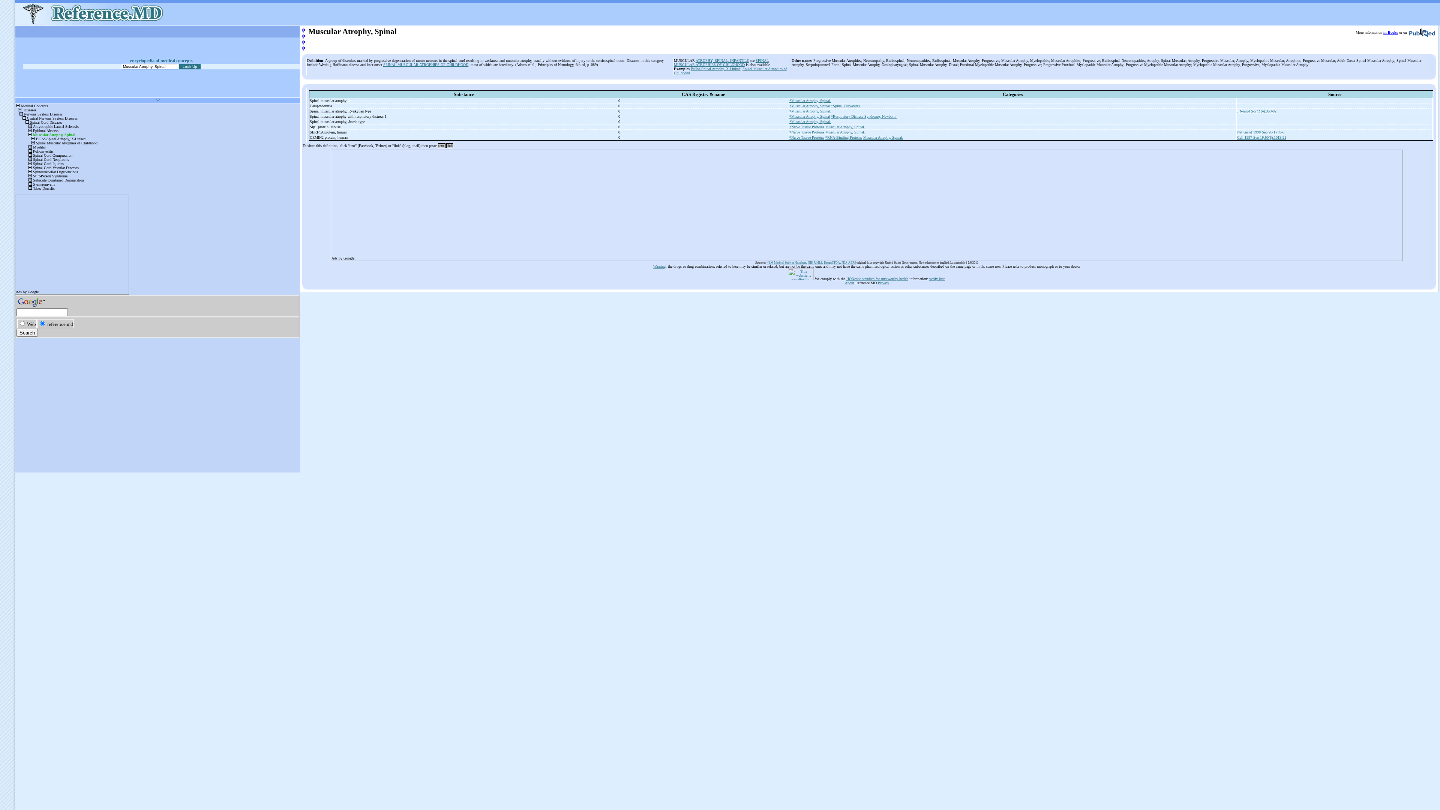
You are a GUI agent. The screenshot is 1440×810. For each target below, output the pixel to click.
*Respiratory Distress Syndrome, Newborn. (864, 116)
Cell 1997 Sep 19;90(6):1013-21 (1261, 137)
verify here (937, 279)
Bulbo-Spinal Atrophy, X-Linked (715, 69)
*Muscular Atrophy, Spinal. (810, 101)
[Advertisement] (557, 202)
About (849, 283)
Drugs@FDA (832, 262)
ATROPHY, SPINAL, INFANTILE (722, 60)
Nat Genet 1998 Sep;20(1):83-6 (1260, 132)
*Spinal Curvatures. (846, 106)
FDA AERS (849, 262)
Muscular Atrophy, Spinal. (845, 127)
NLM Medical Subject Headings (786, 262)
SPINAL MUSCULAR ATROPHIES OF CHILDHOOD (425, 65)
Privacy (883, 283)
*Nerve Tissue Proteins (806, 127)
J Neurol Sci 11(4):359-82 (1256, 111)
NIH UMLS (815, 262)
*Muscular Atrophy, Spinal (809, 106)
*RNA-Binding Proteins (843, 137)
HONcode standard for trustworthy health (877, 279)
